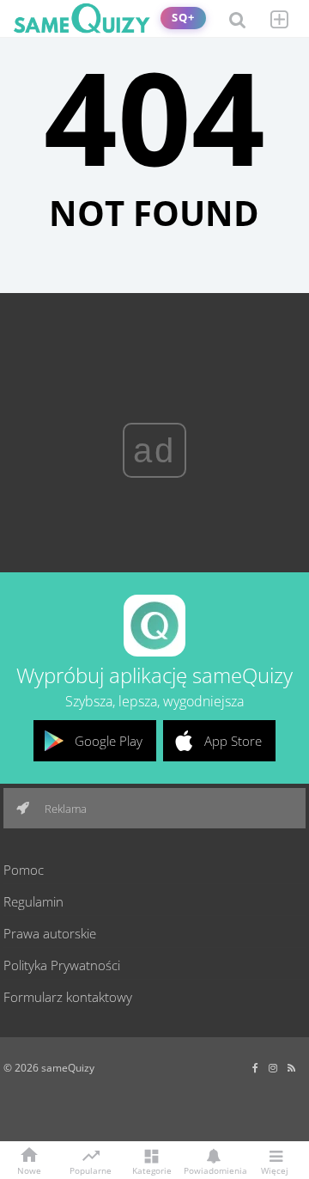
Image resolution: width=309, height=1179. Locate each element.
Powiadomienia (213, 1169)
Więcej (274, 1169)
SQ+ (183, 17)
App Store (233, 740)
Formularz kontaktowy (67, 996)
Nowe (29, 1169)
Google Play (108, 740)
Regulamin (33, 901)
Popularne (91, 1169)
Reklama (64, 808)
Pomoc (23, 869)
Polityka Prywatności (61, 965)
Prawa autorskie (49, 933)
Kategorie (152, 1169)
